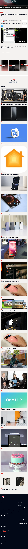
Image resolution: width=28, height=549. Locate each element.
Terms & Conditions (3, 526)
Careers (3, 531)
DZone (2, 543)
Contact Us (2, 529)
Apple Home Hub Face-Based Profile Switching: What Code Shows (10, 310)
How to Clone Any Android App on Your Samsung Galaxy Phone (22, 509)
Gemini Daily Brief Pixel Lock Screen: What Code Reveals (9, 192)
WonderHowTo (1, 5)
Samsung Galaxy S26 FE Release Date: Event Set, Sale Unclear (9, 237)
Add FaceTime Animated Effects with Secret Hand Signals (22, 515)
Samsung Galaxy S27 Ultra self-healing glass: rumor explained (10, 122)
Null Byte (12, 5)
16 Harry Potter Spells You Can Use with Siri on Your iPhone (22, 511)
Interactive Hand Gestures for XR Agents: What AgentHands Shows (10, 369)
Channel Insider (25, 541)
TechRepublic (12, 541)
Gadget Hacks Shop (5, 7)
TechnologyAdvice (7, 541)
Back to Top (3, 536)
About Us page (11, 513)
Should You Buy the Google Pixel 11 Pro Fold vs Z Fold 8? (9, 489)
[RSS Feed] (5, 515)
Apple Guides (10, 7)
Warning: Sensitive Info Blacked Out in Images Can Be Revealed (22, 523)
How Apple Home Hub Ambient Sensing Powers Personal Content (10, 174)
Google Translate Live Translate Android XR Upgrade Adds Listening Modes (11, 144)
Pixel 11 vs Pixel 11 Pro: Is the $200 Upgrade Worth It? (8, 348)
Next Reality (9, 5)
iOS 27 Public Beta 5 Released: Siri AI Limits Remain (8, 449)
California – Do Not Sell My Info (4, 530)
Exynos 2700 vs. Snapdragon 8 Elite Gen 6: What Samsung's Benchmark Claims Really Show (14, 104)
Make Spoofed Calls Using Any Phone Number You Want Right (22, 521)
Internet (14, 4)
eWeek (16, 541)
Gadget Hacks (5, 5)
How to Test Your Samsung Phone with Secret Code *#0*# (22, 517)
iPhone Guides (19, 7)
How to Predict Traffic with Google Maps (22, 513)
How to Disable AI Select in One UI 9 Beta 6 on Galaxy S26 (9, 409)
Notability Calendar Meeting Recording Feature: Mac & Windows (10, 391)
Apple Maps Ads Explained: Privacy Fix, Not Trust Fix (8, 331)
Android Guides (15, 7)
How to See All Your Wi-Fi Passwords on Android (22, 505)
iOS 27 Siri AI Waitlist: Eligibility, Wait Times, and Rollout (9, 214)
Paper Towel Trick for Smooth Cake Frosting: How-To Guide (9, 474)
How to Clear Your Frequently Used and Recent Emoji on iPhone (22, 519)
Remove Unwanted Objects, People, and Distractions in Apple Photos (22, 507)
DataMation (19, 541)
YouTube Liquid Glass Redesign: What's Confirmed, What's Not (10, 281)
